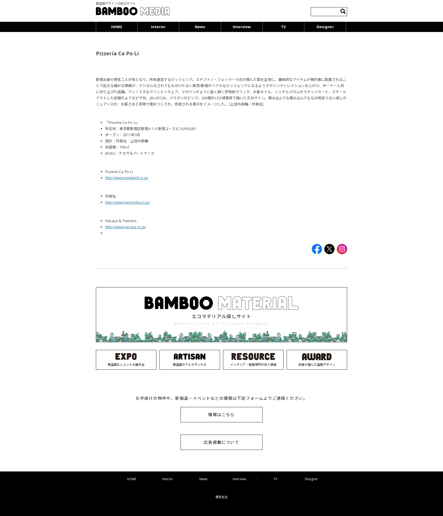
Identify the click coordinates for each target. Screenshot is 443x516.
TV (283, 26)
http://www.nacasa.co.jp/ (125, 226)
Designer (325, 26)
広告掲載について (221, 442)
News (200, 26)
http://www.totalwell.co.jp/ (126, 177)
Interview (242, 26)
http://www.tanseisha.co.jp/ (127, 202)
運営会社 (221, 497)
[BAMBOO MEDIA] (133, 12)
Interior (158, 26)
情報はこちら (221, 414)
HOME (116, 26)
